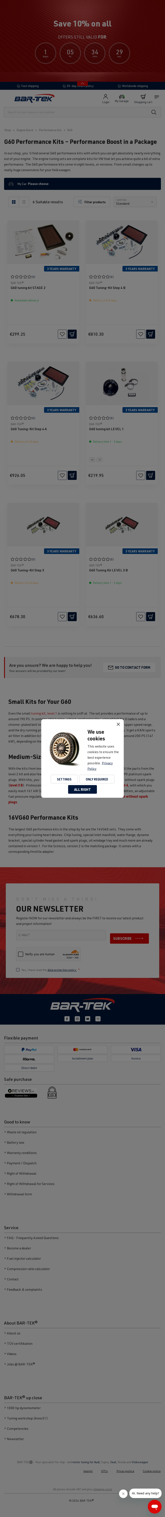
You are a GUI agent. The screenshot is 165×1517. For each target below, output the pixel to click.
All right (82, 789)
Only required (97, 779)
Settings (64, 779)
